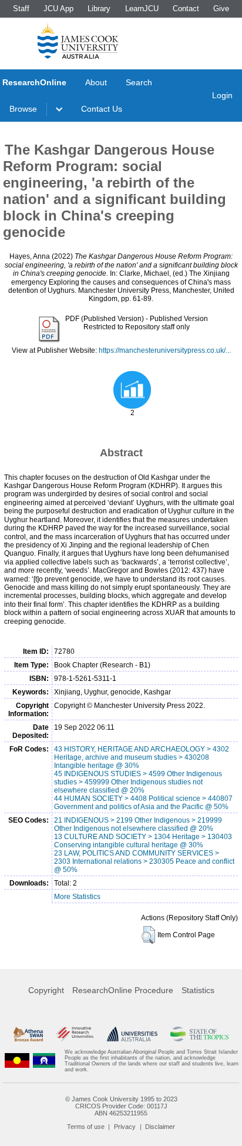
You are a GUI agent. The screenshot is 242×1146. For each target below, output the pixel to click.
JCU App (58, 8)
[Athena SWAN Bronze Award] (28, 1034)
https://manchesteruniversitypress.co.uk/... (165, 350)
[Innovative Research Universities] (74, 1034)
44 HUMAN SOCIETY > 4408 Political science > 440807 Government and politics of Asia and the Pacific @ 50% (143, 802)
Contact (186, 8)
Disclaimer (160, 1126)
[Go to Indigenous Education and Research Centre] (17, 1061)
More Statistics (77, 897)
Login (222, 95)
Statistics (198, 990)
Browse (23, 108)
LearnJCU (142, 8)
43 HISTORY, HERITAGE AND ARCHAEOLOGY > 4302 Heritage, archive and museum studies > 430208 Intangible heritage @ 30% (141, 757)
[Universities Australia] (132, 1034)
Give (221, 8)
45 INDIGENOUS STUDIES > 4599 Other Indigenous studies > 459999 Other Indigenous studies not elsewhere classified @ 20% (138, 782)
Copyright (46, 990)
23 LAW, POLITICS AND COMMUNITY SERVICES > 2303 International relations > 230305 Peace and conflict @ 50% (144, 861)
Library (99, 8)
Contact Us (101, 108)
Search (139, 82)
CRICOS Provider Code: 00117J (121, 1106)
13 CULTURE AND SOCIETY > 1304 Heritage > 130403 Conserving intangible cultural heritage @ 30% (143, 841)
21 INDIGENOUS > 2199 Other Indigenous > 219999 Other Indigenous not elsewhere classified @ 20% (138, 824)
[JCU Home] (78, 40)
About (96, 82)
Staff (21, 8)
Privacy (125, 1126)
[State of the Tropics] (199, 1034)
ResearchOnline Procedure (122, 990)
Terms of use (86, 1126)
